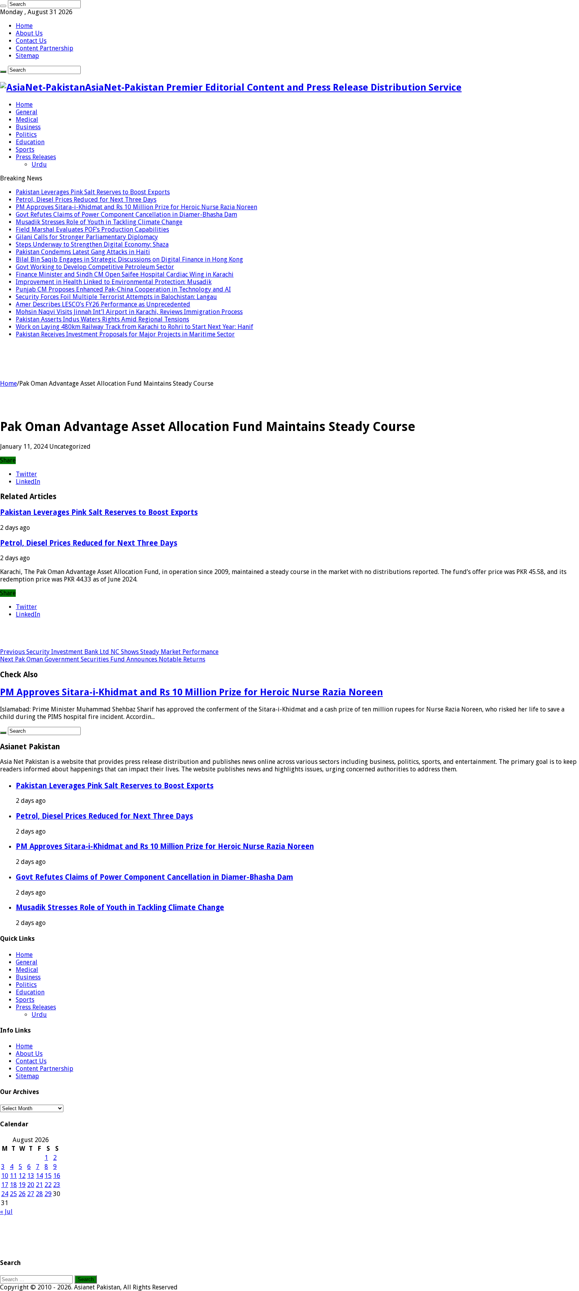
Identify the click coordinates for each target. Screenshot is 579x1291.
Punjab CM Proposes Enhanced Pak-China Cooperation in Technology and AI (123, 289)
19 (22, 1185)
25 (13, 1194)
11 (13, 1176)
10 (4, 1176)
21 (39, 1185)
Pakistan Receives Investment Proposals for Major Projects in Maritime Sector (125, 334)
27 (30, 1194)
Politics (26, 134)
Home (24, 26)
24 (4, 1194)
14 (39, 1176)
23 (56, 1185)
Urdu (39, 164)
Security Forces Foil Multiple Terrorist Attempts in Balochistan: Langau (116, 297)
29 (48, 1194)
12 (22, 1176)
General (26, 112)
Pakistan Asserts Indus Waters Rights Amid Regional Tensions (102, 319)
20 (30, 1185)
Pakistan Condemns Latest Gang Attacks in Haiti (83, 252)
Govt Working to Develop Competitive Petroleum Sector (95, 267)
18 (13, 1185)
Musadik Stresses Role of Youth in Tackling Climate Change (99, 222)
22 (48, 1185)
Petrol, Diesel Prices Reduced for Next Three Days (86, 199)
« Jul (6, 1211)
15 (48, 1176)
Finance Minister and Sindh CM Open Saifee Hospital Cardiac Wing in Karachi (125, 274)
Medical (27, 119)
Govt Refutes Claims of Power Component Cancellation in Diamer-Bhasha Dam (126, 214)
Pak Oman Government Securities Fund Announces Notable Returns (102, 659)
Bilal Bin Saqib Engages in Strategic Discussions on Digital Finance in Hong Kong (129, 259)
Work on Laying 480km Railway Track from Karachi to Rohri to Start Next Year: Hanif (134, 327)
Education (30, 142)
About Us (29, 33)
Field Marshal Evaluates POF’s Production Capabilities (92, 229)
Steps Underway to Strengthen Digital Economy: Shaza (92, 244)
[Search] (3, 6)
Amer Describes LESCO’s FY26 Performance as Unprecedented (103, 304)
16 (56, 1176)
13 (30, 1176)
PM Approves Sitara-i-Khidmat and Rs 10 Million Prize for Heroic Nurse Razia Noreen (136, 207)
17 (4, 1185)
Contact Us (31, 41)
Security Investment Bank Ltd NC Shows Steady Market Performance (109, 652)
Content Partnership (44, 48)
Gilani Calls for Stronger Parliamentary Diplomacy (87, 237)
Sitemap (27, 55)
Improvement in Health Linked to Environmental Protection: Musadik (114, 282)
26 (22, 1194)
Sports (25, 149)
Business (28, 127)
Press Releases (36, 157)
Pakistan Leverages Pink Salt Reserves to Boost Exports (93, 192)
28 (39, 1194)
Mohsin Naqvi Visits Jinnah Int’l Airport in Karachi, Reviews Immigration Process (129, 312)
